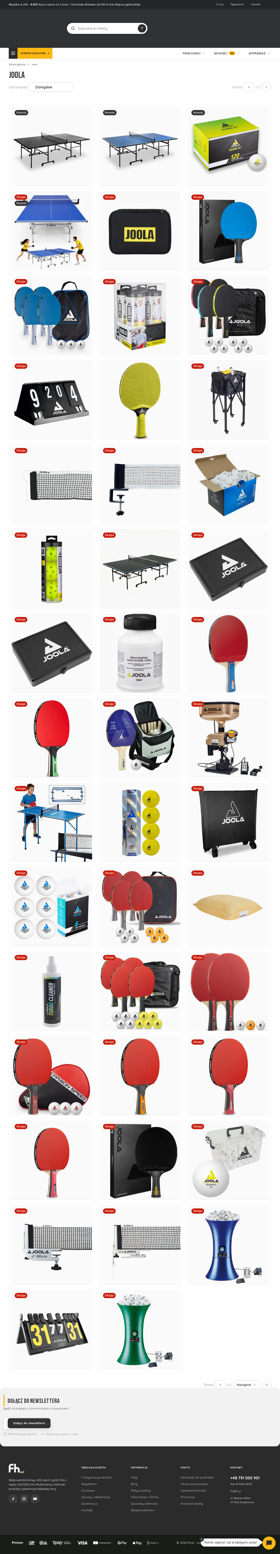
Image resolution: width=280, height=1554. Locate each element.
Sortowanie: (18, 87)
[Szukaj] (72, 28)
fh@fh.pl (235, 1491)
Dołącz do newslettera (29, 1423)
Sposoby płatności (144, 1504)
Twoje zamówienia (194, 1484)
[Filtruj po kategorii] (142, 28)
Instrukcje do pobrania (197, 1477)
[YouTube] (35, 1498)
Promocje (188, 1497)
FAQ (134, 1477)
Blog (134, 1484)
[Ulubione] (266, 28)
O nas (220, 4)
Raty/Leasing (140, 1490)
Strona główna (17, 64)
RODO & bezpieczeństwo (22, 1434)
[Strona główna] (25, 27)
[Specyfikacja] (86, 111)
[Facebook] (13, 1498)
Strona (237, 87)
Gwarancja (89, 1504)
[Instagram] (24, 1498)
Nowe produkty (192, 1504)
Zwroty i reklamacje (95, 1497)
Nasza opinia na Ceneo (52, 4)
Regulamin (237, 4)
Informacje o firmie (144, 1497)
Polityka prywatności (96, 1477)
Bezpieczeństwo (143, 1510)
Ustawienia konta (193, 1490)
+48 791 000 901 (245, 1477)
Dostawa (87, 1490)
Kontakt (256, 4)
